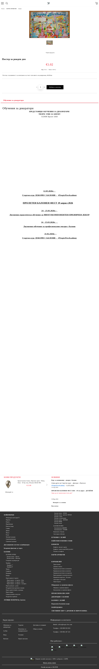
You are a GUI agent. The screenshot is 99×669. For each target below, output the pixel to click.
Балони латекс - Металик (13, 558)
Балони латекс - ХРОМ (60, 513)
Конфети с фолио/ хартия (60, 547)
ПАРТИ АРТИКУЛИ (11, 8)
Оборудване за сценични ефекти (62, 585)
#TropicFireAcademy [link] (58, 485)
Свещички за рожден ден (12, 560)
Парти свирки (9, 592)
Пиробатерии (9, 524)
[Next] (46, 485)
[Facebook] (53, 635)
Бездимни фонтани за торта (13, 548)
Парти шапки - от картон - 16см (15, 580)
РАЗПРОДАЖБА (56, 607)
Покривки (8, 573)
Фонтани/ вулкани (10, 537)
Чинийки (8, 563)
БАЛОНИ (7, 551)
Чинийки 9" (10, 567)
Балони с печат (58, 516)
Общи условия (37, 629)
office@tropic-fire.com (65, 624)
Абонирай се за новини (59, 502)
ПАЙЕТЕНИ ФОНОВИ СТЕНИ (61, 541)
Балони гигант (58, 523)
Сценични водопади (11, 541)
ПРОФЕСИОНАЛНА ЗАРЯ (60, 593)
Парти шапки (56, 564)
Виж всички (54, 506)
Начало (3, 8)
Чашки (7, 569)
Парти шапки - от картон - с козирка (16, 583)
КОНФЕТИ (55, 544)
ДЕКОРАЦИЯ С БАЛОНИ (60, 597)
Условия (20, 635)
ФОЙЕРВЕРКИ (9, 515)
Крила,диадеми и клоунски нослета (62, 575)
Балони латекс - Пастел (13, 556)
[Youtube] (61, 635)
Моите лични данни (49, 663)
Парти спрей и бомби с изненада (14, 590)
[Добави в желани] (95, 82)
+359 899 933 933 (64, 628)
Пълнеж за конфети (58, 551)
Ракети (7, 522)
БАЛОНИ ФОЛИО (58, 526)
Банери (19, 8)
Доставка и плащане (39, 625)
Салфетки (8, 571)
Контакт (5, 638)
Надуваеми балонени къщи (60, 604)
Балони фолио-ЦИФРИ (60, 528)
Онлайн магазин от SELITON (49, 667)
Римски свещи (9, 526)
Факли (7, 532)
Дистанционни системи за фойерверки (16, 544)
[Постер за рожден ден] (49, 37)
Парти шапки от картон (12, 578)
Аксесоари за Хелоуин (59, 579)
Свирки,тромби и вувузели (13, 594)
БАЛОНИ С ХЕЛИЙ (58, 600)
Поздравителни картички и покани (15, 588)
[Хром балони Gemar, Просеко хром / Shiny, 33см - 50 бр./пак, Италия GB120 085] (8, 484)
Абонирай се (9, 492)
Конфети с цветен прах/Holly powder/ (63, 549)
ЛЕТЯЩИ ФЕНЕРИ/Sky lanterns (14, 600)
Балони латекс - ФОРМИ (61, 520)
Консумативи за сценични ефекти (62, 590)
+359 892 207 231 (64, 632)
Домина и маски (57, 566)
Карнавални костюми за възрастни (62, 573)
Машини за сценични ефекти (61, 587)
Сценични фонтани (11, 539)
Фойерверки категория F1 (13, 517)
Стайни (8, 528)
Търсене (20, 625)
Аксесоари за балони (58, 534)
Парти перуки (57, 581)
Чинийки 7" (10, 565)
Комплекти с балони (58, 531)
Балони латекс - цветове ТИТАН (63, 515)
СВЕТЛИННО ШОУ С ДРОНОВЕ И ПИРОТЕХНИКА (69, 611)
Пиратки (8, 520)
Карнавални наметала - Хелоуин (62, 577)
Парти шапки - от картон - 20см (15, 582)
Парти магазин (23, 638)
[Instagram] (57, 635)
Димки (7, 530)
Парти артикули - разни (12, 586)
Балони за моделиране (60, 518)
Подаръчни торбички (11, 596)
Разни (7, 535)
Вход (4, 635)
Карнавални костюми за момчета (62, 571)
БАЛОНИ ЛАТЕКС (11, 554)
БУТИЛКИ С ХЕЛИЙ (58, 537)
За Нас (5, 631)
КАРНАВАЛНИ (56, 561)
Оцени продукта (50, 52)
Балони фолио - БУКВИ (60, 529)
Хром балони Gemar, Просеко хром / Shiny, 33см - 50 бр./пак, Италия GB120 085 (31, 482)
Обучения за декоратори (13, 100)
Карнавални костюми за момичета (62, 568)
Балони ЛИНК (58, 521)
